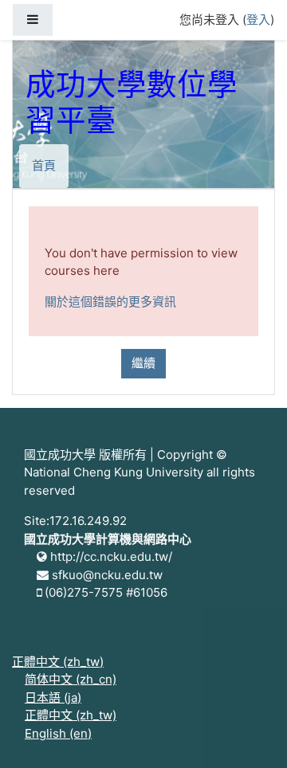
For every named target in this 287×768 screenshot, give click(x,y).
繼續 (143, 362)
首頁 (44, 165)
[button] (251, 733)
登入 (258, 19)
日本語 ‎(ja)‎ (53, 697)
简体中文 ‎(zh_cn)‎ (70, 679)
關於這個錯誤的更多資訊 (110, 301)
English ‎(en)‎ (58, 733)
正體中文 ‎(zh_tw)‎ (58, 661)
